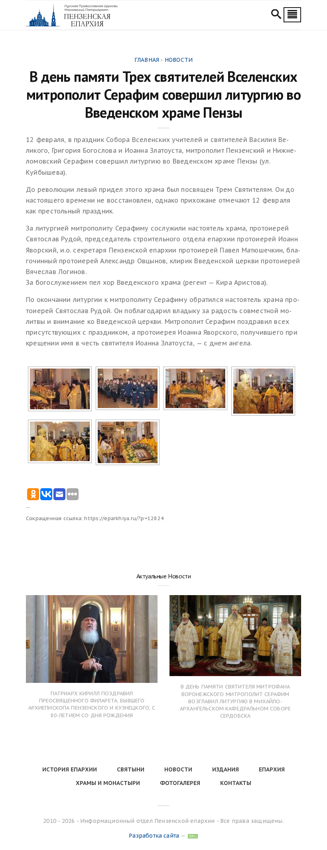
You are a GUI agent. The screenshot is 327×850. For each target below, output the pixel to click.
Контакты (235, 783)
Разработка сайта (154, 835)
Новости (178, 769)
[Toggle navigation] (292, 14)
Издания (225, 769)
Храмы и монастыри (108, 783)
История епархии (69, 769)
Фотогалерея (180, 783)
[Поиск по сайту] (276, 15)
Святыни (130, 769)
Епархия (272, 769)
